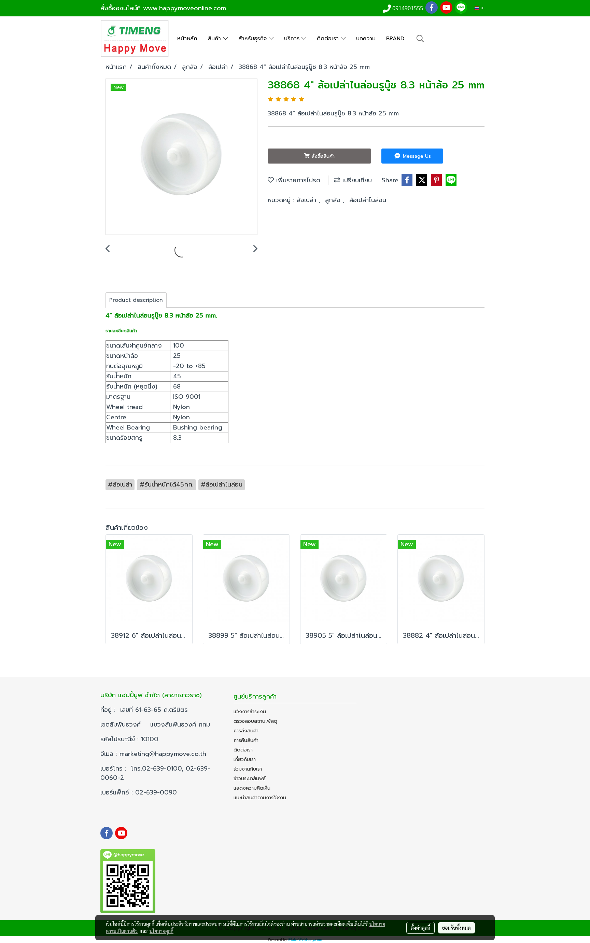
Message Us (416, 156)
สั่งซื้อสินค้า (322, 156)
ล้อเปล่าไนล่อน (367, 200)
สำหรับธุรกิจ (253, 38)
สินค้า (215, 38)
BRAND (395, 38)
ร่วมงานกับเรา (248, 769)
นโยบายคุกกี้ (161, 931)
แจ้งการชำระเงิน (250, 711)
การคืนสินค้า (246, 740)
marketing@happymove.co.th (164, 754)
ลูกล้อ (334, 200)
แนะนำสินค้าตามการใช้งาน (260, 797)
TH (481, 8)
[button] (420, 38)
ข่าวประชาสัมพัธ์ (250, 778)
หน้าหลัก (187, 38)
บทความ (366, 38)
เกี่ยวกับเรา (245, 759)
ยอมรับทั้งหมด (456, 928)
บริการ (292, 38)
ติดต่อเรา (329, 38)
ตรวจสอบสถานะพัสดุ (255, 721)
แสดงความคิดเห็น (252, 788)
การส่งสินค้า (246, 730)
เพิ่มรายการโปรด (297, 180)
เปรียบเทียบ (356, 180)
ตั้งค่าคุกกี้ (420, 928)
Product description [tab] (136, 300)
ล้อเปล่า (308, 200)
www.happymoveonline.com (184, 8)
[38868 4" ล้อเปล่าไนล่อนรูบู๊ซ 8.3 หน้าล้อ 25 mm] (181, 157)
